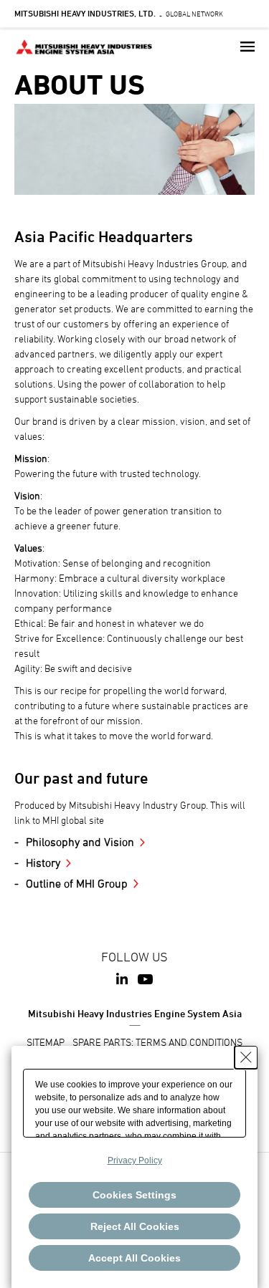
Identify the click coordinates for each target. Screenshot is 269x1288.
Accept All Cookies (134, 1258)
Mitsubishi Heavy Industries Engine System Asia (135, 1013)
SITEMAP (46, 1042)
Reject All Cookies (134, 1226)
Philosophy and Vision (80, 841)
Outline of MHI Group (77, 883)
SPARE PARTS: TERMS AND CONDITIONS (157, 1042)
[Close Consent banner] (246, 1057)
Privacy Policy (135, 1160)
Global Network (118, 13)
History (43, 862)
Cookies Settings (134, 1195)
